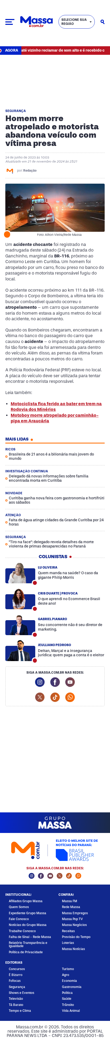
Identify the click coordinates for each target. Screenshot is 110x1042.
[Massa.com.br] (36, 22)
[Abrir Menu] (9, 22)
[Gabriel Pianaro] (20, 625)
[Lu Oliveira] (20, 573)
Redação (30, 170)
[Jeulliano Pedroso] (20, 650)
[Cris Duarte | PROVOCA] (20, 599)
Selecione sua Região (74, 22)
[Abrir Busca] (102, 22)
